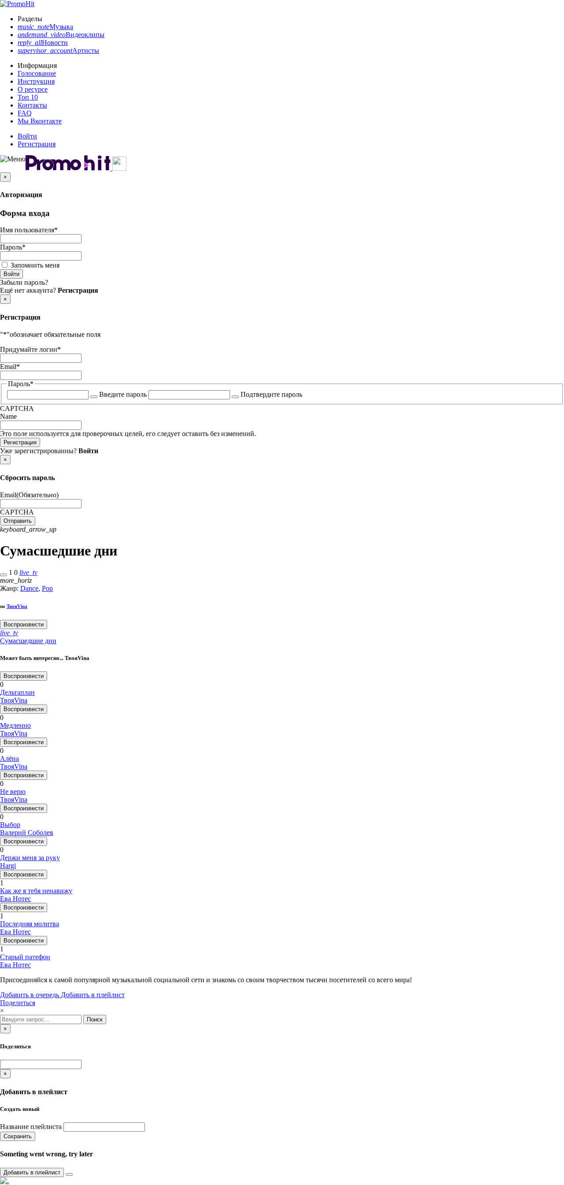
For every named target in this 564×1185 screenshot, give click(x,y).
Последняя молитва (29, 924)
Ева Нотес (15, 898)
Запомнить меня (35, 265)
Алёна (9, 758)
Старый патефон (25, 957)
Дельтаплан (17, 692)
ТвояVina (17, 606)
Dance (29, 588)
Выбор (10, 824)
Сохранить (18, 1136)
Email (10, 366)
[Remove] (69, 1174)
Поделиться (17, 1002)
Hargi (8, 865)
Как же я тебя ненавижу (36, 890)
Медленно (15, 725)
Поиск (95, 1019)
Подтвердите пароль (271, 394)
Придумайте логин (30, 349)
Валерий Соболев (26, 832)
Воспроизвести (24, 624)
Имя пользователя (29, 230)
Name (8, 416)
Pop (47, 588)
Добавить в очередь (30, 995)
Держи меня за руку (30, 857)
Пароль (13, 247)
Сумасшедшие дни (28, 641)
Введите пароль (123, 394)
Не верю (13, 791)
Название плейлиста (31, 1126)
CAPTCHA (17, 408)
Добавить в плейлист (93, 995)
